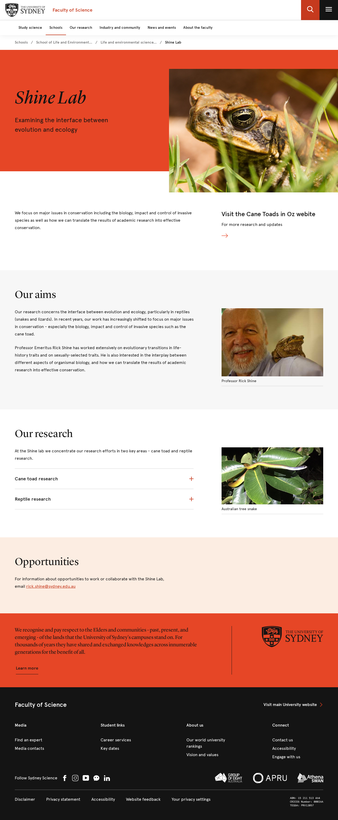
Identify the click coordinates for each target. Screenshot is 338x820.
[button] (310, 10)
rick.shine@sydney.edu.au (51, 586)
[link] (21, 42)
